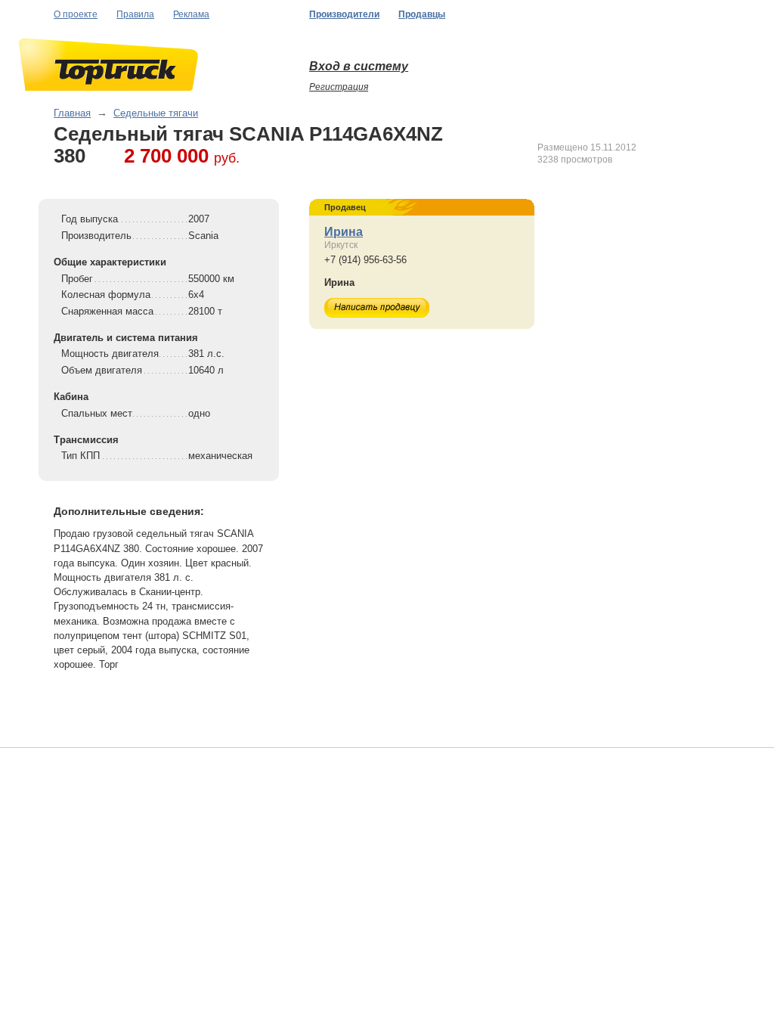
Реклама (191, 14)
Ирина (343, 231)
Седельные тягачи (155, 113)
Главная (72, 113)
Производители (344, 14)
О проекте (76, 14)
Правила (135, 14)
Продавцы (421, 14)
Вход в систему (358, 66)
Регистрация (338, 87)
